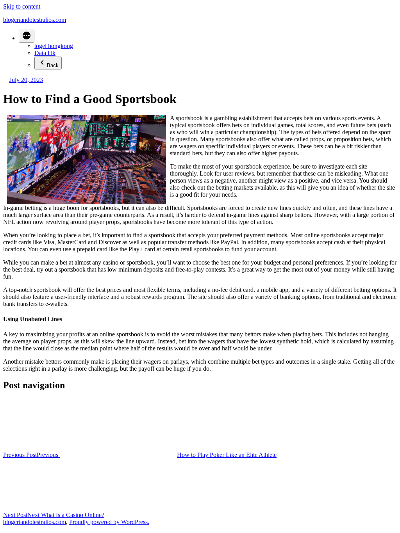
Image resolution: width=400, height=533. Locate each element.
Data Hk (44, 53)
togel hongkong (53, 46)
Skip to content (21, 6)
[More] (26, 36)
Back (53, 65)
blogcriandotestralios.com (34, 19)
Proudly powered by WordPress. (109, 522)
